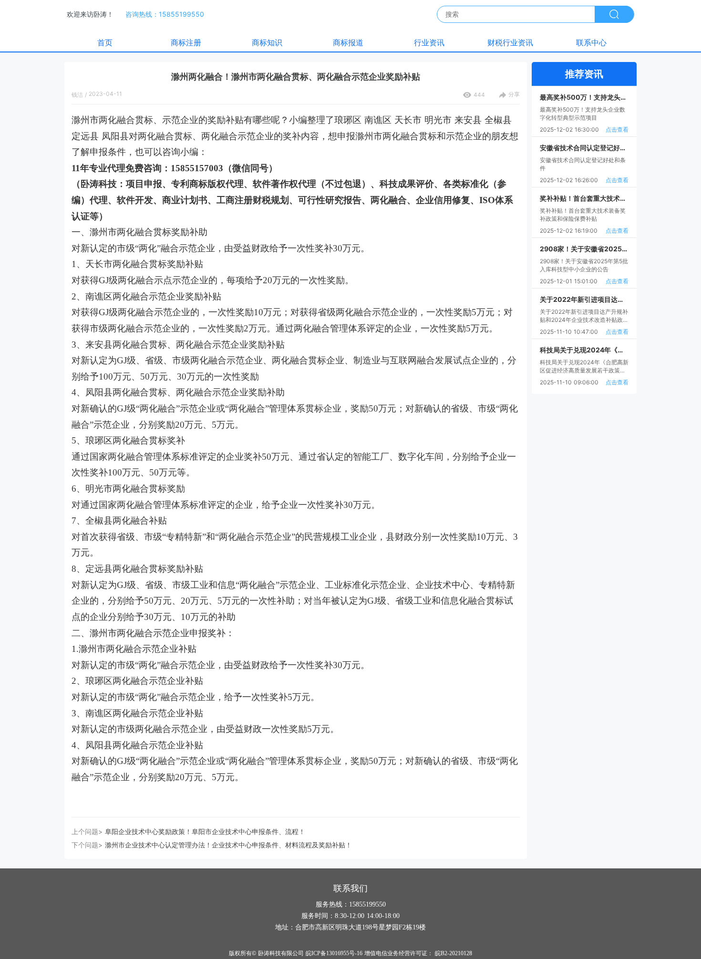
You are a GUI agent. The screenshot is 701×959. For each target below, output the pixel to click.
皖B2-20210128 (453, 953)
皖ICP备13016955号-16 (334, 953)
